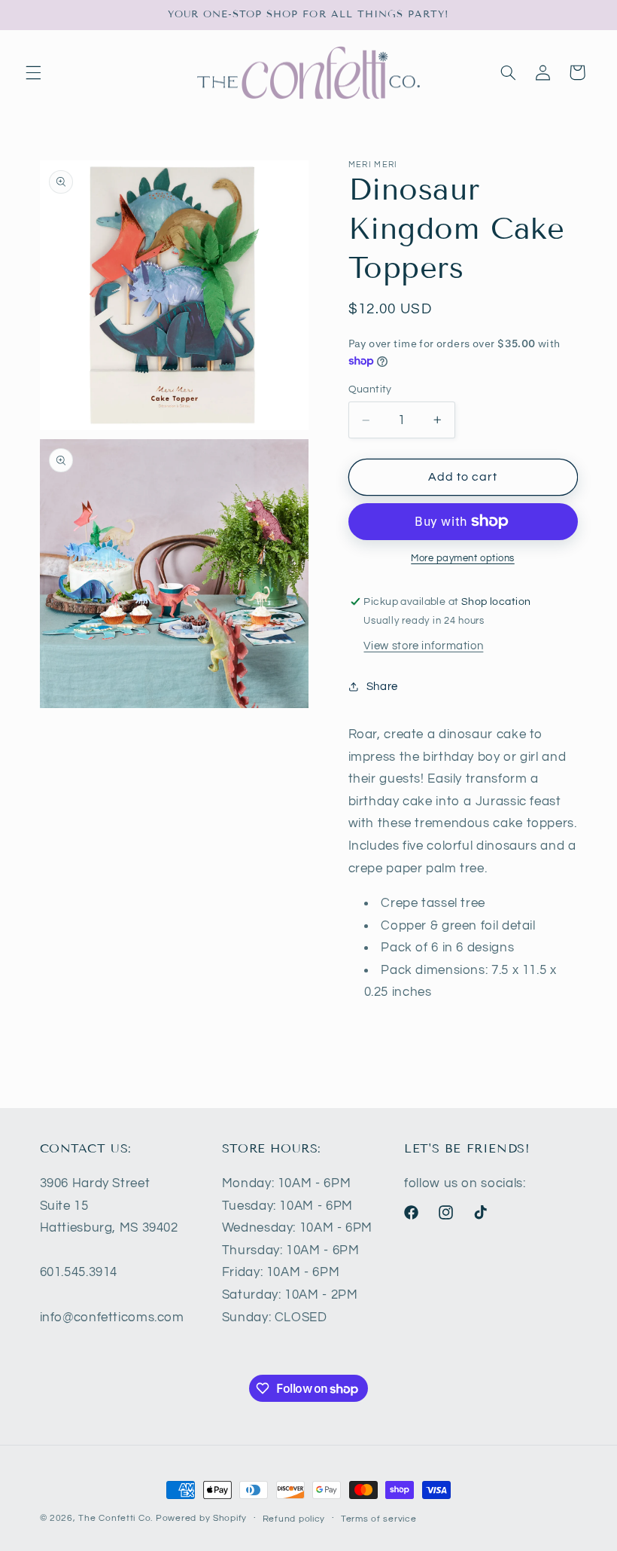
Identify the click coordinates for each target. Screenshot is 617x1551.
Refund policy (294, 1519)
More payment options (463, 558)
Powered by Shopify (201, 1518)
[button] (33, 72)
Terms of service (379, 1519)
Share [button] (382, 686)
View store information (423, 646)
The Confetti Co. (115, 1518)
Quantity (370, 389)
